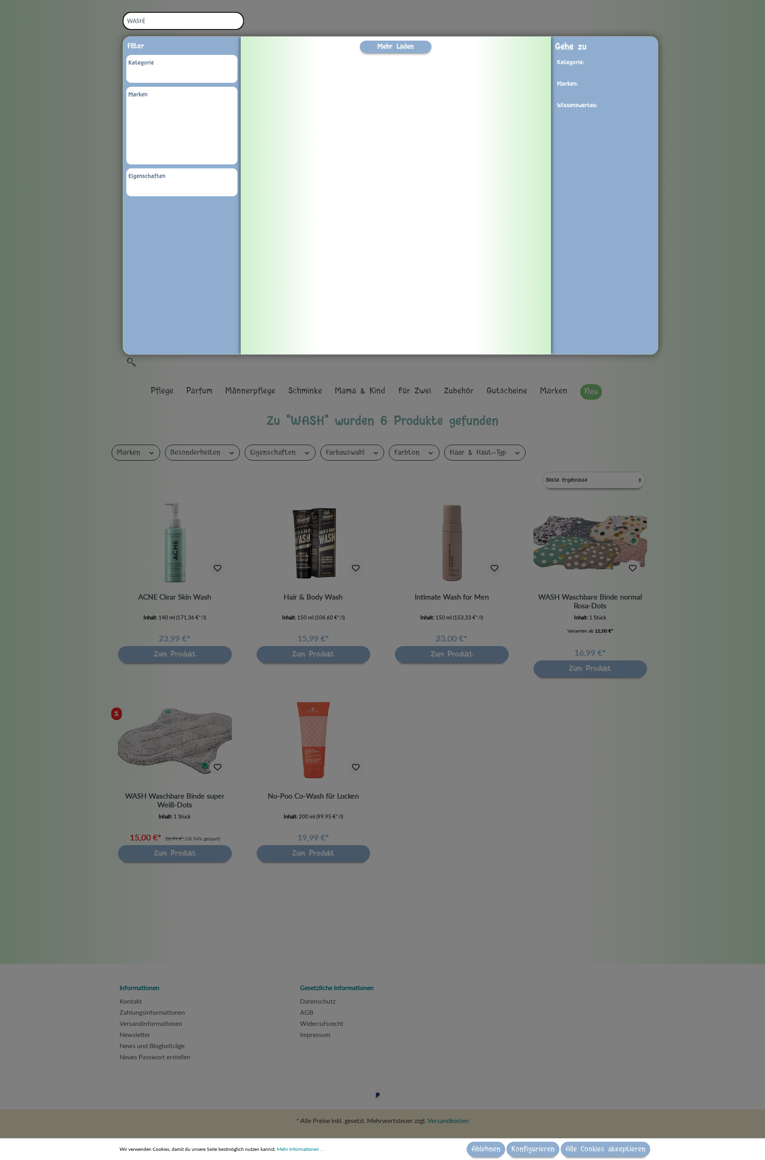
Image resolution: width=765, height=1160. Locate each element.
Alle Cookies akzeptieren (605, 1149)
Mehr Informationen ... (300, 1149)
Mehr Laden (395, 46)
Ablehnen (485, 1149)
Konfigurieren (533, 1149)
